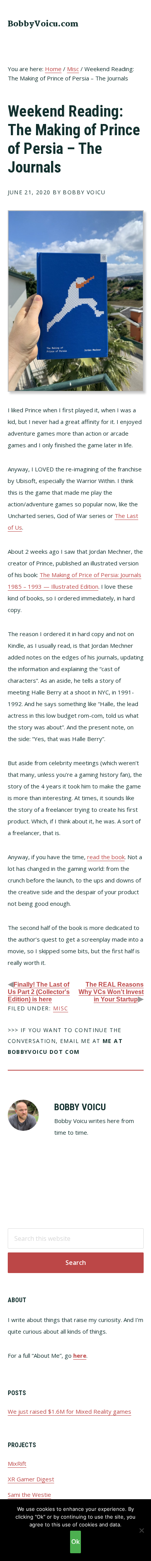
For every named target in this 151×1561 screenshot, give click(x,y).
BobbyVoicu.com (43, 24)
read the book (106, 857)
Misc (61, 1008)
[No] (141, 1530)
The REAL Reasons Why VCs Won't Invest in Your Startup (111, 992)
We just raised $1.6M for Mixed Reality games (69, 1411)
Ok (75, 1541)
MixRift (17, 1463)
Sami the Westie (29, 1494)
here (79, 1355)
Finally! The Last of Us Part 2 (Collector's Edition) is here (39, 992)
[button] (138, 23)
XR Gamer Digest (31, 1479)
